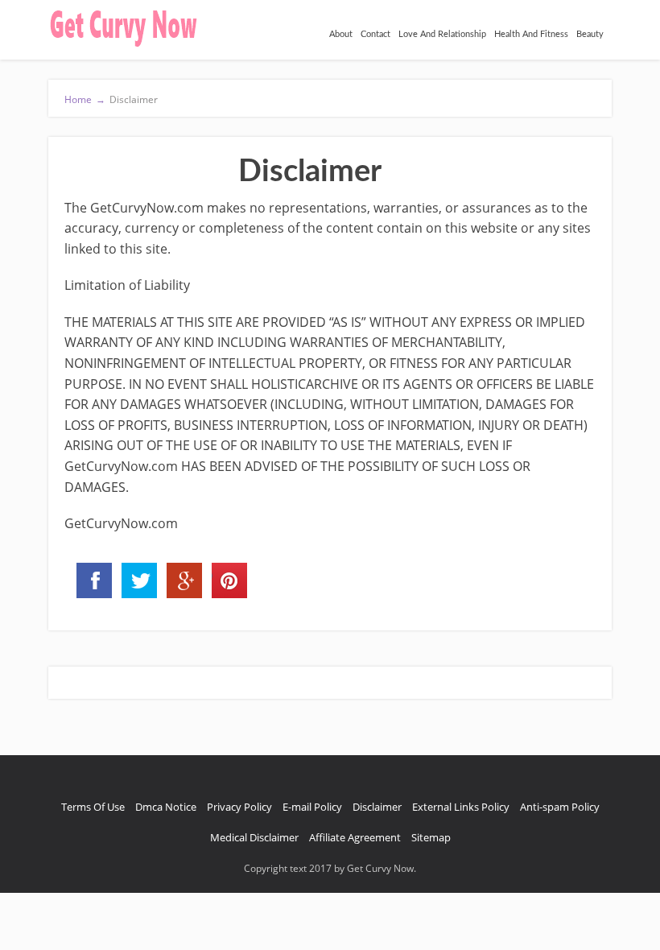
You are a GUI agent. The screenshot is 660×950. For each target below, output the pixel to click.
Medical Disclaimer (254, 837)
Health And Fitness (531, 34)
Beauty (590, 34)
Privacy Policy (239, 806)
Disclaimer (377, 806)
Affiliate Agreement (355, 837)
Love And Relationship (442, 34)
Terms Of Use (93, 806)
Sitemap (431, 837)
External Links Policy (460, 806)
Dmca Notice (165, 806)
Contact (375, 34)
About (341, 34)
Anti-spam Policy (560, 806)
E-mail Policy (312, 806)
